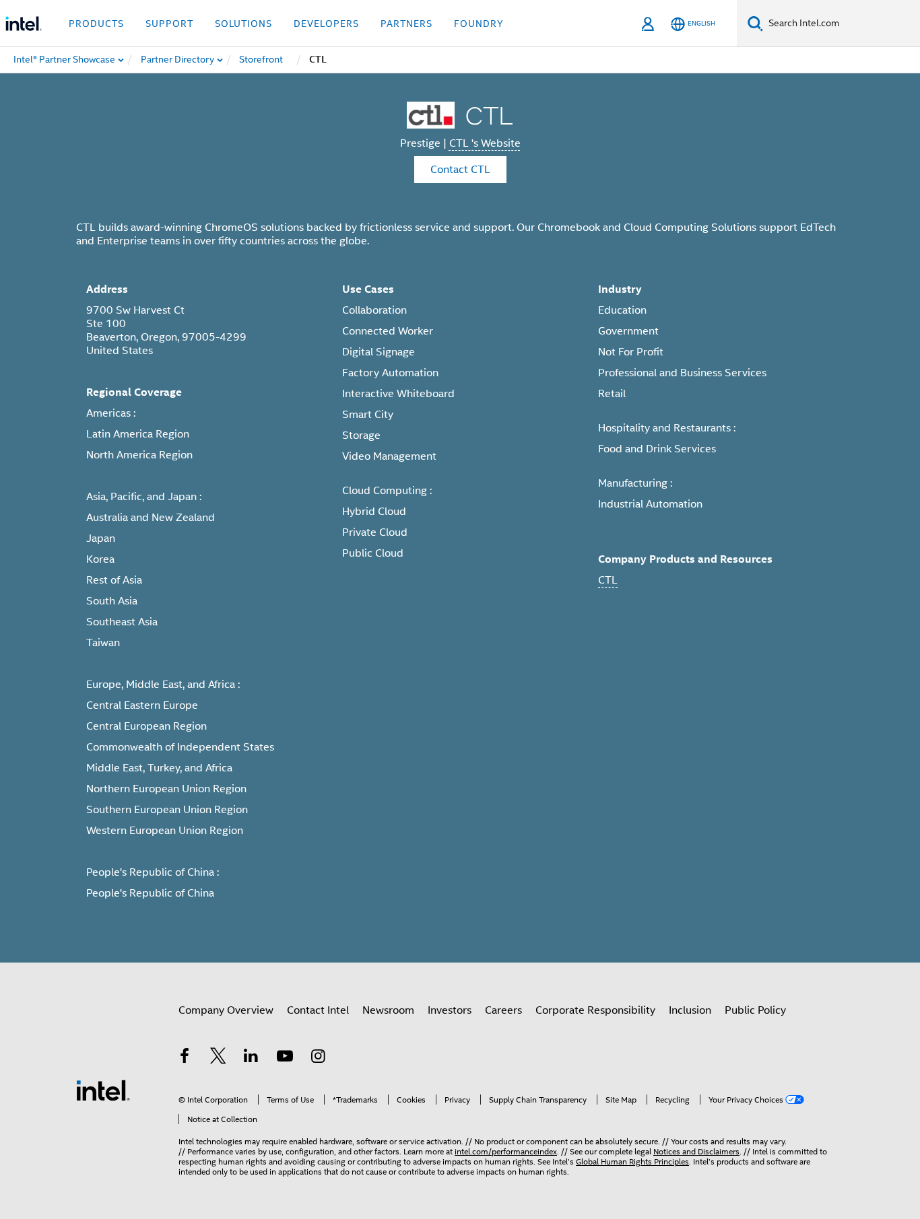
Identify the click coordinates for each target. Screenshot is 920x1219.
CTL (608, 580)
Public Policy (755, 1010)
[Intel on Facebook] (184, 1058)
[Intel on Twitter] (218, 1058)
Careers (503, 1010)
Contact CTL (460, 169)
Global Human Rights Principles (632, 1161)
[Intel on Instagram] (317, 1058)
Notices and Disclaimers (696, 1151)
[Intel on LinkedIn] (251, 1058)
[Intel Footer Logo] (103, 1089)
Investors (449, 1010)
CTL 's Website (485, 143)
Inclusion (690, 1010)
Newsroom (388, 1010)
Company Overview (225, 1010)
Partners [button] (406, 24)
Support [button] (169, 24)
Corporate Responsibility (595, 1010)
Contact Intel (318, 1010)
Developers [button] (326, 24)
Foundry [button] (479, 24)
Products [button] (96, 24)
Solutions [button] (243, 24)
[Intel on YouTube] (284, 1058)
